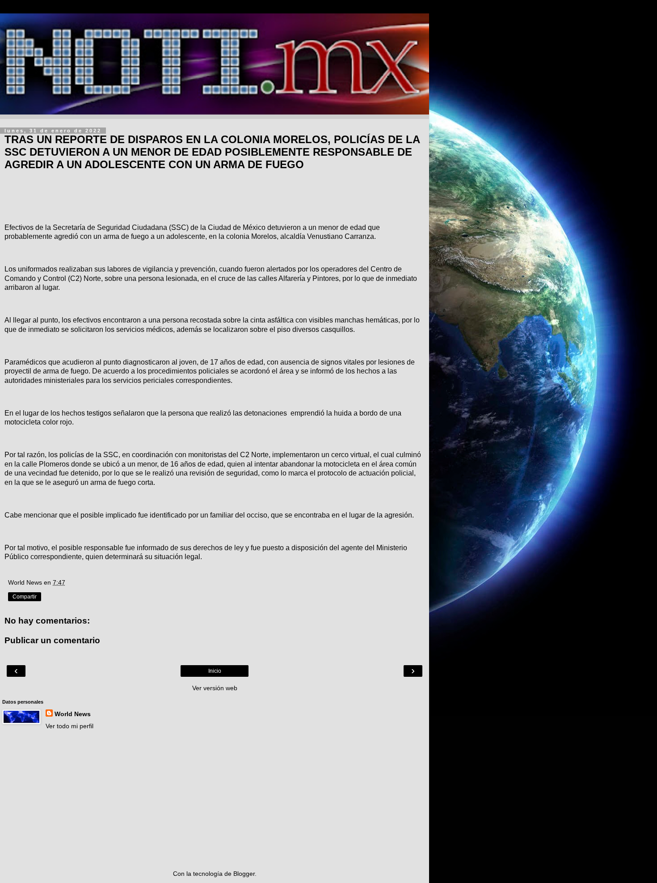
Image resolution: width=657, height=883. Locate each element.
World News (73, 713)
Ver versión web (214, 688)
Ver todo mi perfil (69, 726)
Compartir (25, 597)
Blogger (244, 873)
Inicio (214, 671)
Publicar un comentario (52, 640)
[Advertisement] (214, 799)
